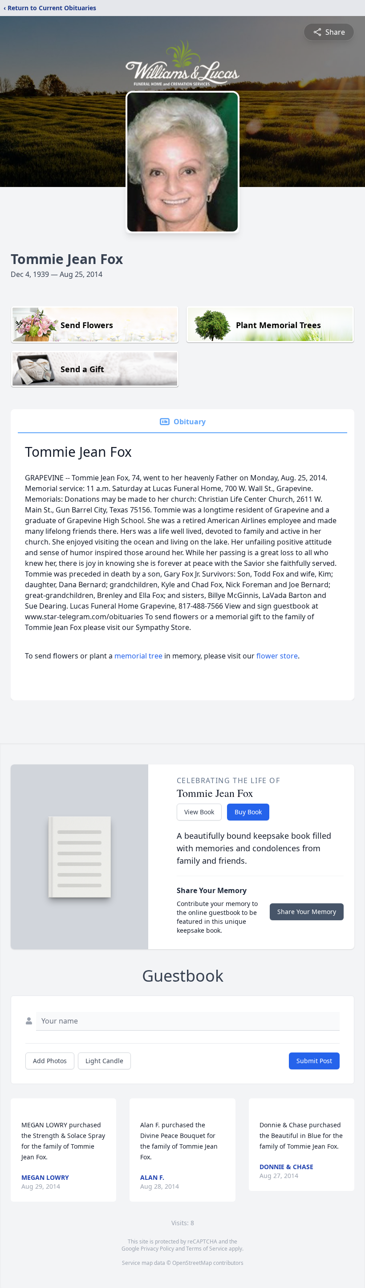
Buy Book (248, 812)
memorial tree (138, 656)
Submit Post (314, 1060)
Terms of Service (206, 1248)
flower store (277, 656)
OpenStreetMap (192, 1263)
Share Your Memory (306, 911)
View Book (199, 812)
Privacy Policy (157, 1248)
